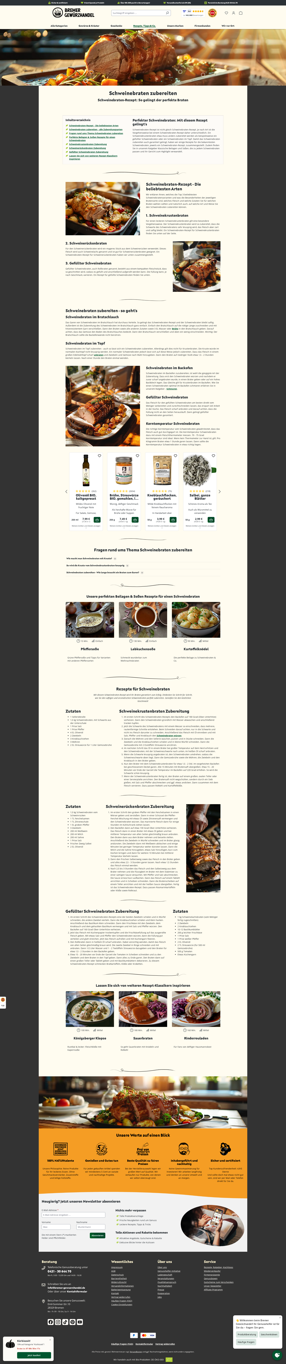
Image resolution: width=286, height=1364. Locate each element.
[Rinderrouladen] (90, 1009)
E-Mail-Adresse (50, 1210)
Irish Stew (196, 1038)
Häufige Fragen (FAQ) (121, 1300)
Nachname (81, 1222)
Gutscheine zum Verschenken (219, 1282)
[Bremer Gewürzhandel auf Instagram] (58, 1322)
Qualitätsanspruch (167, 1282)
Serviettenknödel (143, 649)
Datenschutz (117, 1274)
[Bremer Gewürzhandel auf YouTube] (80, 1322)
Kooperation (164, 1293)
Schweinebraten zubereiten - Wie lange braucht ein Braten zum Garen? (102, 572)
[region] (143, 491)
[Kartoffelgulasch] (143, 1009)
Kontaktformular (77, 1291)
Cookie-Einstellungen (121, 1304)
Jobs (160, 1297)
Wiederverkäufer (212, 1271)
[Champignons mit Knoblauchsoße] (196, 620)
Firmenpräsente (212, 1274)
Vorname (46, 1222)
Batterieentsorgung (121, 1289)
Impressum (117, 1267)
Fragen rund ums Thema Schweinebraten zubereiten (96, 133)
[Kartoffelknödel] (90, 620)
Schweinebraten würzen (169, 735)
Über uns (162, 1267)
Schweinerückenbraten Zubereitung (87, 148)
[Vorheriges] (66, 492)
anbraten (98, 354)
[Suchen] (167, 13)
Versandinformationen (122, 1285)
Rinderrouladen (90, 1038)
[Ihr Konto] (233, 13)
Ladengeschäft (165, 1274)
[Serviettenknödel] (143, 620)
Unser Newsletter (212, 1285)
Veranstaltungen (166, 1278)
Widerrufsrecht (118, 1282)
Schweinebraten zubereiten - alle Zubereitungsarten (95, 129)
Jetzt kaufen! (34, 1355)
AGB (113, 1271)
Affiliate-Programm (213, 1289)
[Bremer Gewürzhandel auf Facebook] (51, 1322)
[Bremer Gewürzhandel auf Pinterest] (73, 1322)
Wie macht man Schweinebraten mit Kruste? (89, 558)
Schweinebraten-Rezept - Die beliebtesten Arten (93, 125)
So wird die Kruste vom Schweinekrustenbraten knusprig (95, 565)
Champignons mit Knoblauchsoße (196, 650)
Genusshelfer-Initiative (169, 1271)
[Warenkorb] (240, 13)
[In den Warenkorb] (97, 520)
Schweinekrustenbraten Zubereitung (88, 144)
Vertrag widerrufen (120, 1297)
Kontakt (115, 1293)
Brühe (175, 328)
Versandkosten (136, 1351)
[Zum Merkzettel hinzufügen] (99, 455)
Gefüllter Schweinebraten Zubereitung (88, 152)
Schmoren (172, 388)
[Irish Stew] (196, 1009)
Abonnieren (98, 1235)
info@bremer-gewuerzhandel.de (66, 1287)
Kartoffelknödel (89, 649)
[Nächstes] (219, 492)
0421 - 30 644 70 (59, 1271)
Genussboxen (210, 1278)
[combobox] (137, 13)
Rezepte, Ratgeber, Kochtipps (218, 1267)
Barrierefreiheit (119, 1278)
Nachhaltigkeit (165, 1285)
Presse (161, 1289)
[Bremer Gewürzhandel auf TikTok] (65, 1322)
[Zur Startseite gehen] (73, 12)
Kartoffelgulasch (143, 1038)
